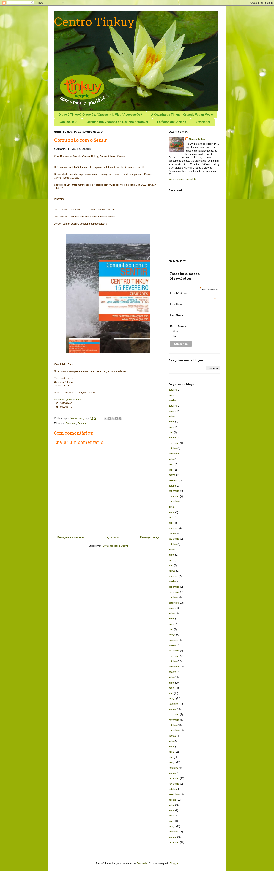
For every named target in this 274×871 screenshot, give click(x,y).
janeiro (172, 400)
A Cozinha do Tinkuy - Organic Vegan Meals (182, 114)
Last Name (176, 315)
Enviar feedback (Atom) (115, 545)
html (176, 331)
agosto (172, 411)
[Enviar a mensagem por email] (106, 418)
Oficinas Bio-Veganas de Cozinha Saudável (117, 121)
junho (171, 421)
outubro (173, 389)
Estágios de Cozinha (171, 121)
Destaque (71, 423)
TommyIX (142, 863)
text (176, 336)
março (172, 474)
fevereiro (173, 480)
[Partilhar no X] (113, 418)
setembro (174, 453)
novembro (174, 496)
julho (171, 416)
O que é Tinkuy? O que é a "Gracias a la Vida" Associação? (100, 114)
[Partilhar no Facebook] (116, 418)
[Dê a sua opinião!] (109, 418)
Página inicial (112, 537)
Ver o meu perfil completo (182, 179)
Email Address (193, 292)
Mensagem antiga (149, 537)
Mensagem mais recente (70, 537)
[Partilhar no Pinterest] (120, 418)
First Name (176, 304)
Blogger (174, 863)
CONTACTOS (68, 121)
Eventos (82, 423)
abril (171, 432)
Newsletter (202, 121)
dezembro (174, 443)
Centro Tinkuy (94, 21)
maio (171, 395)
